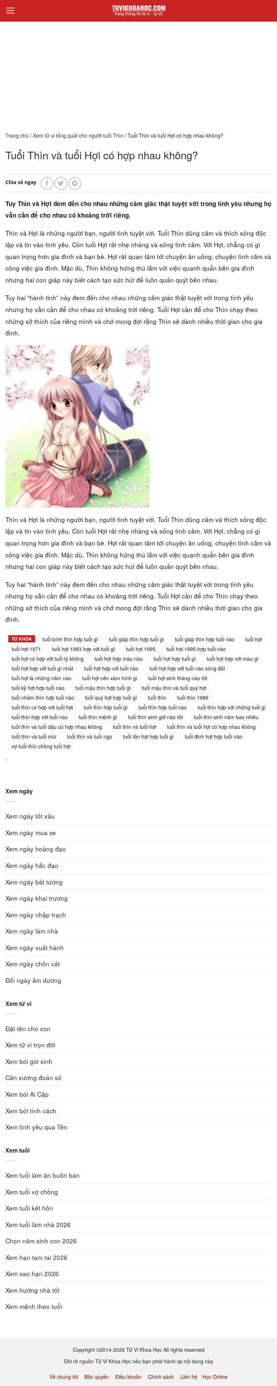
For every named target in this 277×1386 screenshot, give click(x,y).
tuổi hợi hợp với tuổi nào (111, 668)
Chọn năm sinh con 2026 (41, 1240)
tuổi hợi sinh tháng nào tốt (177, 678)
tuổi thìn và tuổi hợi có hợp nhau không (211, 726)
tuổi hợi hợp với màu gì (233, 658)
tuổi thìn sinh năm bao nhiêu (226, 717)
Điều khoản (128, 1376)
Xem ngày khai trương (36, 898)
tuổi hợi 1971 (26, 648)
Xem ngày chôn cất (32, 963)
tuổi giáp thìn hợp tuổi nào (204, 639)
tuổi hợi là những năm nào (41, 678)
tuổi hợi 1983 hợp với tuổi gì (83, 648)
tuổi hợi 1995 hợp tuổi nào (196, 648)
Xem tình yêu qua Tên (36, 1126)
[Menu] (10, 11)
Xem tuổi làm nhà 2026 (38, 1224)
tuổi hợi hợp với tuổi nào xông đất (187, 668)
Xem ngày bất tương (34, 881)
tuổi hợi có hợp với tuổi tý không (48, 658)
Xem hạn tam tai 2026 (36, 1257)
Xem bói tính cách (30, 1110)
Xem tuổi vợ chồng (31, 1191)
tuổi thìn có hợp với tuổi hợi (42, 707)
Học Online (215, 1376)
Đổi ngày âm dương (33, 980)
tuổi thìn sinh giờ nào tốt (155, 717)
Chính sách (161, 1376)
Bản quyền (96, 1376)
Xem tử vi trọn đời (30, 1044)
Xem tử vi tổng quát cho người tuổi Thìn (78, 135)
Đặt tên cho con (27, 1028)
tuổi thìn (157, 697)
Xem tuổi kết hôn (29, 1207)
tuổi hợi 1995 (140, 648)
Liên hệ (188, 1376)
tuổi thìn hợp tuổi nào (162, 707)
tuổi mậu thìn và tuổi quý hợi (174, 687)
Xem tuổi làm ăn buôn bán (42, 1175)
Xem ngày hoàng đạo (35, 848)
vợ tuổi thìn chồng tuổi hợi (41, 746)
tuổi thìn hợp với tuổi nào (40, 717)
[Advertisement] (138, 71)
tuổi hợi (253, 639)
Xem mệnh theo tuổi (33, 1306)
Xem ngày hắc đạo (31, 865)
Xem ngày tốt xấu (30, 815)
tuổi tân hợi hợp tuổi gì (148, 736)
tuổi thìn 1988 (192, 697)
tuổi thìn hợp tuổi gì (106, 707)
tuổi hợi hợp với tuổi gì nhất (42, 668)
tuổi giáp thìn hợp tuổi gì (136, 639)
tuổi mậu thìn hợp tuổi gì (103, 687)
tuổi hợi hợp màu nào (118, 658)
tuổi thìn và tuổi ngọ (89, 736)
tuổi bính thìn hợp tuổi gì (70, 639)
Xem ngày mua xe (30, 832)
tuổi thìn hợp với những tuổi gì (232, 707)
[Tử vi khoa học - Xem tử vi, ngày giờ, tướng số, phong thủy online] (138, 10)
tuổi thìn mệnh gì (98, 717)
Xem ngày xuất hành (34, 947)
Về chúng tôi (63, 1376)
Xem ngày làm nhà (31, 930)
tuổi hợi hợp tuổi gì (175, 658)
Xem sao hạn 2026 (32, 1273)
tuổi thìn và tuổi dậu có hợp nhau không (57, 726)
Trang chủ (16, 135)
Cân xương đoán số (33, 1077)
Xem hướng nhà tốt (32, 1289)
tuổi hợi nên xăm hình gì (109, 678)
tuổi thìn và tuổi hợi (134, 726)
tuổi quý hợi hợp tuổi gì (111, 697)
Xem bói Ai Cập (27, 1093)
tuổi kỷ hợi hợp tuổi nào (38, 687)
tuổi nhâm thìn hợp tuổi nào (43, 697)
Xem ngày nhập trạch (35, 914)
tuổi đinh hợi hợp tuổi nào (213, 736)
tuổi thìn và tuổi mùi (34, 736)
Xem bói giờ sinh (28, 1061)
